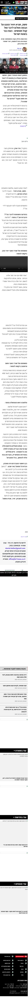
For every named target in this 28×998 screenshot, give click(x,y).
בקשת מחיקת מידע (5, 966)
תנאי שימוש (7, 963)
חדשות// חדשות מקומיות (21, 18)
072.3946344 (13, 991)
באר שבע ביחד (6, 975)
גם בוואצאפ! (7, 956)
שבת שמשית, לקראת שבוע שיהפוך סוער (15, 686)
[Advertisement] (14, 307)
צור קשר (21, 966)
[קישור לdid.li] (14, 537)
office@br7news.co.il (14, 993)
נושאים (21, 972)
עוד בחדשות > (19, 817)
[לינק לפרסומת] (14, 719)
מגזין (22, 969)
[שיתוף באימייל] (23, 55)
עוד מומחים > (20, 883)
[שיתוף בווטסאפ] (23, 54)
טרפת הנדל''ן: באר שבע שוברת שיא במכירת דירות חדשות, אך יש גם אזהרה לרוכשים (15, 709)
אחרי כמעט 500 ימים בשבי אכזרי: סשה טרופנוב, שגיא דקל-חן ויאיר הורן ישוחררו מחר (15, 696)
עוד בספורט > (20, 750)
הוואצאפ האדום (19, 956)
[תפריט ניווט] (2, 2)
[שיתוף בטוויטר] (6, 54)
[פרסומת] (14, 10)
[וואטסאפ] (13, 3)
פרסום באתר (20, 960)
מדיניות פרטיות (6, 960)
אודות (22, 963)
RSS (22, 975)
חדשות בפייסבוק (6, 972)
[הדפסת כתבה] (15, 55)
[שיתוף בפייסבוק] (14, 54)
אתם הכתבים (7, 969)
